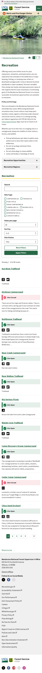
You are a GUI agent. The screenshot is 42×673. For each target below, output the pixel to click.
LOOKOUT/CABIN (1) (13, 216)
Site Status (9, 237)
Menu (39, 8)
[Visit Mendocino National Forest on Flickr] (14, 579)
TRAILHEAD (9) (27, 199)
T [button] (33, 58)
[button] (29, 57)
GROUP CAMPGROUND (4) (15, 204)
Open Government (9, 643)
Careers (5, 604)
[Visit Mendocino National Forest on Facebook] (8, 579)
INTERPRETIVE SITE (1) (13, 213)
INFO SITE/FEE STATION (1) (15, 210)
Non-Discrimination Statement (14, 640)
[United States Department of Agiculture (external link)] (5, 8)
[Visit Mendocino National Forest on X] (3, 579)
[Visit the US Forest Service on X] (3, 668)
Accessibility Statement (11, 590)
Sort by (7, 229)
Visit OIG (5, 594)
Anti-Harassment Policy (11, 601)
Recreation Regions (12, 167)
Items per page (10, 220)
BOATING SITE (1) (28, 207)
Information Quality (9, 647)
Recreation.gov (7, 587)
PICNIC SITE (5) (11, 202)
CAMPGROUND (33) (13, 199)
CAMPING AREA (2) (12, 207)
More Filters (21, 248)
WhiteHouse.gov (8, 611)
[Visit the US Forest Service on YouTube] (14, 668)
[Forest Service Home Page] (11, 8)
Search (7, 184)
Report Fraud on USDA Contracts (14, 629)
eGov (4, 636)
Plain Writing (7, 618)
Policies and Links (8, 632)
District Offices (7, 572)
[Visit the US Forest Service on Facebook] (8, 668)
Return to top (7, 550)
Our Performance (8, 597)
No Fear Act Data (8, 622)
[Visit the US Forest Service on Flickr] (19, 668)
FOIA (3, 625)
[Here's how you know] (21, 2)
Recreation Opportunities (14, 160)
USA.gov (5, 608)
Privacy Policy (7, 615)
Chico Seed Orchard (9, 122)
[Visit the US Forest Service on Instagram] (24, 668)
